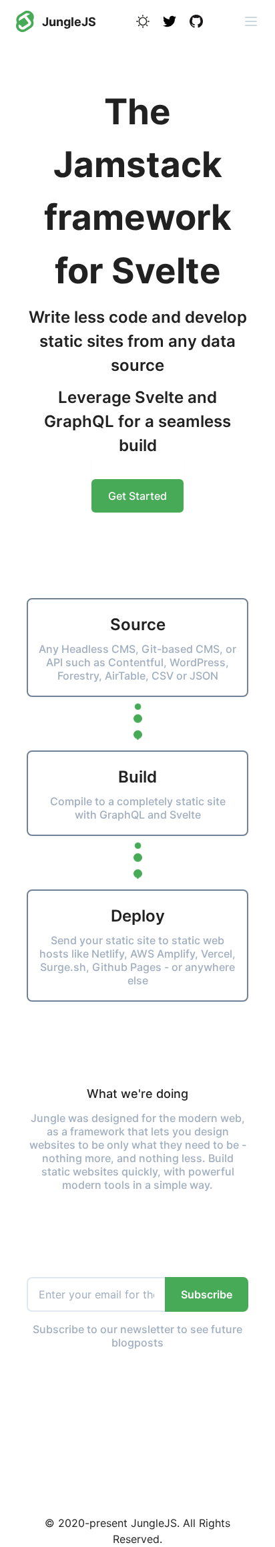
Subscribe (206, 1294)
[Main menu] (251, 21)
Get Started (137, 496)
